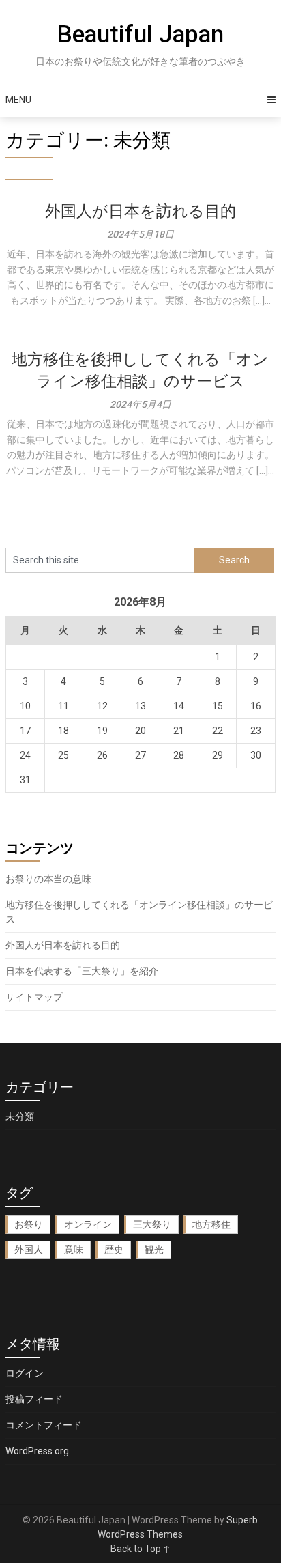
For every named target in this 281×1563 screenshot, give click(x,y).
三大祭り (152, 1224)
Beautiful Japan (140, 34)
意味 (73, 1249)
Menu (18, 99)
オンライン (88, 1224)
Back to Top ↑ (140, 1548)
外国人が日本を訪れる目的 (140, 211)
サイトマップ (34, 996)
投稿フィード (34, 1399)
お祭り (28, 1224)
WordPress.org (37, 1451)
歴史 (113, 1249)
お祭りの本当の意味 (48, 878)
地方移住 (211, 1224)
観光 (154, 1249)
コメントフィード (43, 1425)
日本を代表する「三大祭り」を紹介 (81, 971)
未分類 (19, 1116)
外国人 (28, 1249)
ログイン (24, 1373)
